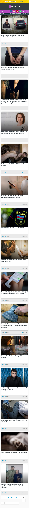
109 (16, 497)
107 (8, 497)
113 (3, 503)
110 (20, 497)
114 (6, 503)
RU (24, 11)
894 (14, 503)
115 (10, 503)
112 (24, 500)
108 (12, 497)
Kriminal (7, 43)
